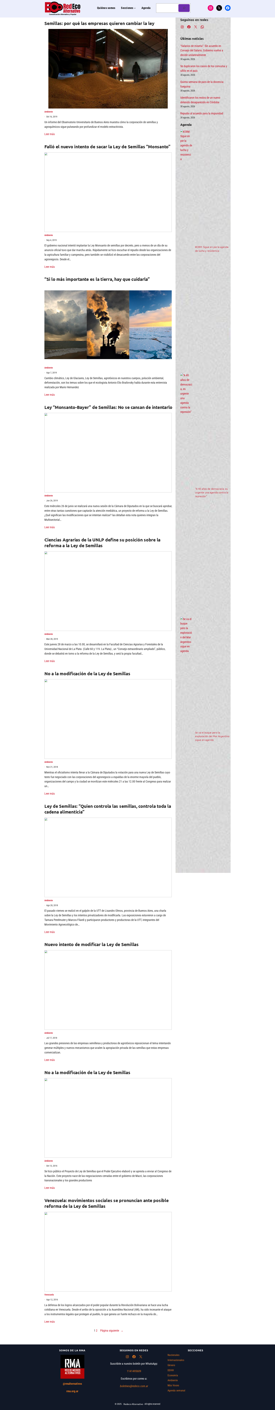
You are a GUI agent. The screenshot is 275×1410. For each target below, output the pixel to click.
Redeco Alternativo (133, 1404)
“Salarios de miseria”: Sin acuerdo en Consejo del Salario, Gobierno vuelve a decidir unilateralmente (201, 50)
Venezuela (49, 1294)
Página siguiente (111, 1330)
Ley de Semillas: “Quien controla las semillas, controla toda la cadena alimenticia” (107, 808)
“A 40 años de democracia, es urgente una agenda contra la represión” (211, 492)
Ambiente (48, 111)
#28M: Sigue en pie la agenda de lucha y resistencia (211, 248)
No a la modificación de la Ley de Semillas (87, 673)
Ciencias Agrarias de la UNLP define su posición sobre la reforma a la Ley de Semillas (102, 542)
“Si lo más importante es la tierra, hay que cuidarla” (97, 279)
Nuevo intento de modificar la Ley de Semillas (91, 944)
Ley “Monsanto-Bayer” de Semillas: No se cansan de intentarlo (108, 407)
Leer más (49, 134)
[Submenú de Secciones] (135, 8)
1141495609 (134, 1371)
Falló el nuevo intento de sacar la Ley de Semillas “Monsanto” (107, 146)
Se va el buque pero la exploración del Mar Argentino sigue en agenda (212, 736)
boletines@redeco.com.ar (134, 1386)
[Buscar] (184, 8)
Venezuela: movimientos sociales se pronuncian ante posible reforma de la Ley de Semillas (106, 1203)
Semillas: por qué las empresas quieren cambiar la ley (99, 23)
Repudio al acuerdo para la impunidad (201, 113)
